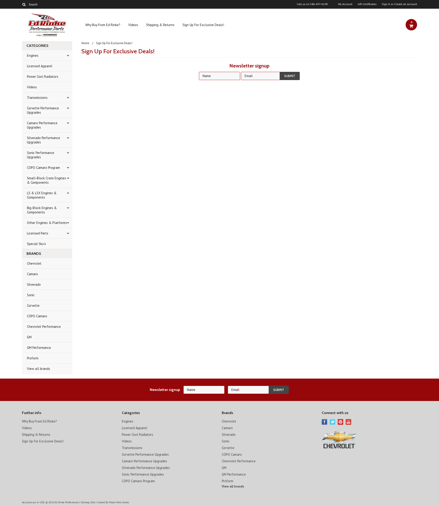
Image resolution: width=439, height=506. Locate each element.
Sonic (31, 295)
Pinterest (340, 422)
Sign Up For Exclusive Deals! (203, 25)
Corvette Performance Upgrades (43, 110)
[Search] (24, 4)
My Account (345, 4)
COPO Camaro (37, 316)
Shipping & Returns (160, 25)
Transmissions (37, 97)
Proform (32, 358)
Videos (133, 25)
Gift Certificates (367, 4)
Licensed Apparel (39, 66)
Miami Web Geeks (119, 502)
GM (29, 337)
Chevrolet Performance (44, 326)
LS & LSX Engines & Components (41, 195)
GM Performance (39, 347)
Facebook (324, 422)
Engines (32, 55)
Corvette (33, 305)
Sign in (386, 4)
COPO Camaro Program (43, 167)
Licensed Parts (37, 233)
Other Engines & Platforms (47, 223)
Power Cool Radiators (42, 76)
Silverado (34, 284)
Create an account (405, 4)
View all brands (38, 368)
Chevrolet (34, 263)
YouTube (348, 422)
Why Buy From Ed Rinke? (102, 25)
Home (85, 43)
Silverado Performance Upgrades (43, 140)
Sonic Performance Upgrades (40, 155)
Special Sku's (36, 244)
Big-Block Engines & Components (42, 210)
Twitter (332, 422)
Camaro (32, 274)
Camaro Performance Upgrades (42, 125)
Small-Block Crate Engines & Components (46, 180)
